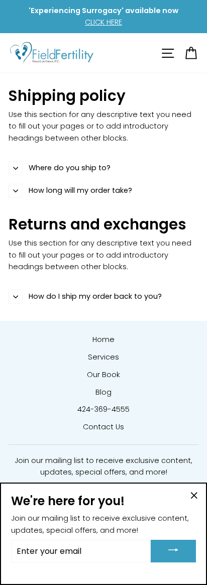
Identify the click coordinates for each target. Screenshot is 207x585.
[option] (103, 16)
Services (103, 357)
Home (103, 339)
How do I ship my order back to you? (95, 296)
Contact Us (103, 427)
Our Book (103, 375)
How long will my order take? (80, 190)
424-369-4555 (103, 409)
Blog (103, 392)
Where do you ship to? (70, 168)
